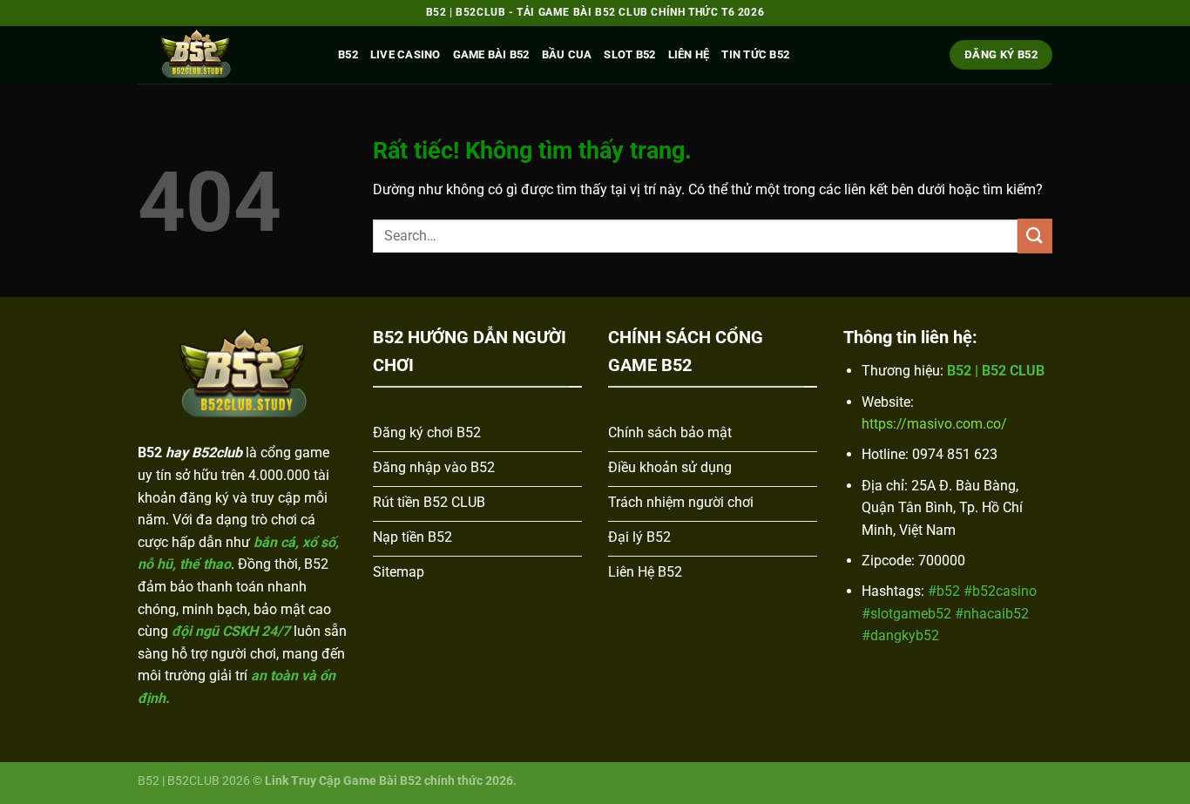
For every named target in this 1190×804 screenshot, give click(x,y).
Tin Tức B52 (755, 54)
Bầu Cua (567, 54)
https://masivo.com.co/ (934, 424)
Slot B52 (629, 54)
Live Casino (405, 54)
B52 (348, 54)
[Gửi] (1035, 236)
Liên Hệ (689, 54)
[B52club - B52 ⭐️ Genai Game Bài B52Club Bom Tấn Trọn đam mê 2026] (225, 55)
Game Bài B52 (491, 54)
